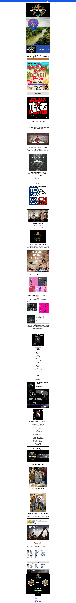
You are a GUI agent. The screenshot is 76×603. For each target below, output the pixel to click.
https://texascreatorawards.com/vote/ (38, 125)
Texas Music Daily (45, 57)
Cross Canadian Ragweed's (31, 173)
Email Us (38, 59)
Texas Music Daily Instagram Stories (38, 94)
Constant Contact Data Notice (41, 598)
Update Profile (36, 598)
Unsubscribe (33, 598)
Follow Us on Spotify (38, 590)
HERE (41, 175)
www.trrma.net (41, 178)
